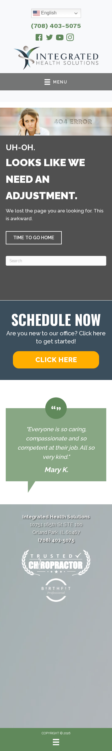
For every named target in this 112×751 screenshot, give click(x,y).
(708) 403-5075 (56, 25)
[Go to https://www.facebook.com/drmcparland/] (39, 38)
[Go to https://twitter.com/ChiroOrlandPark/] (49, 38)
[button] (34, 237)
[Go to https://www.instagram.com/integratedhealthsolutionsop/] (70, 38)
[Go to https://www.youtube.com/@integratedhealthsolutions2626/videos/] (59, 38)
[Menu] (56, 742)
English (48, 12)
